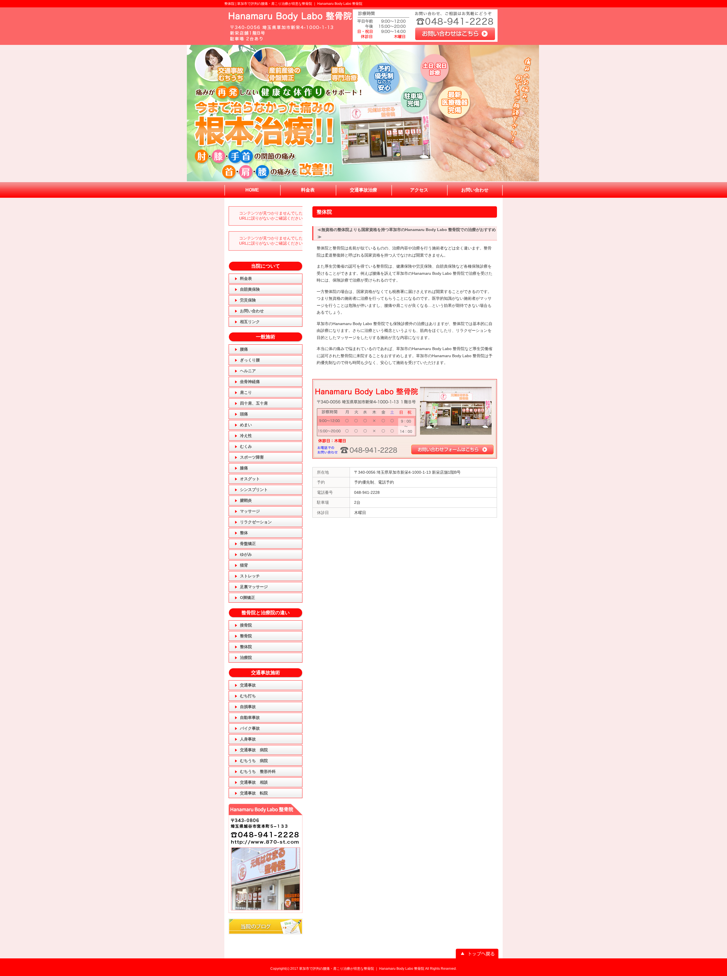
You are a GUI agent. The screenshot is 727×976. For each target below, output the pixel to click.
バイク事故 (250, 728)
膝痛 (244, 468)
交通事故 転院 (254, 793)
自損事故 (248, 706)
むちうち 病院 (254, 760)
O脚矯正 (247, 597)
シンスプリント (254, 489)
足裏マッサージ (254, 586)
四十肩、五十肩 (254, 403)
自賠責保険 (250, 289)
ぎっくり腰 (250, 360)
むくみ (246, 446)
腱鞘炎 (246, 500)
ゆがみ (246, 554)
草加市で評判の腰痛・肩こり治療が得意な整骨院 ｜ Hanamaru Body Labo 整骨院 (299, 4)
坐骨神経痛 (250, 381)
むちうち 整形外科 (258, 771)
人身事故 (248, 739)
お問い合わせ (252, 311)
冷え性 (246, 435)
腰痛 (244, 349)
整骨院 (246, 636)
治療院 (246, 657)
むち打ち (248, 696)
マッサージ (250, 511)
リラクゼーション (256, 522)
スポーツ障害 (252, 457)
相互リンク (250, 321)
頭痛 (244, 414)
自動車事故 (250, 717)
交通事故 (248, 685)
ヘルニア (248, 371)
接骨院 (246, 625)
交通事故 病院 (254, 750)
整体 (244, 532)
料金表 (246, 278)
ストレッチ (250, 576)
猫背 (244, 565)
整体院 (246, 646)
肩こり (246, 392)
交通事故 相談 (254, 782)
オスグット (250, 478)
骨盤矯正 (248, 543)
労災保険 (248, 300)
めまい (246, 425)
